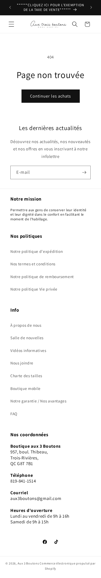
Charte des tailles (26, 375)
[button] (11, 24)
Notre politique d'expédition (36, 251)
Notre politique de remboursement (42, 276)
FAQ (13, 413)
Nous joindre (21, 362)
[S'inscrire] (84, 172)
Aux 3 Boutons (28, 563)
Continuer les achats (50, 96)
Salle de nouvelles (27, 337)
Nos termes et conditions (32, 263)
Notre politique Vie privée (33, 289)
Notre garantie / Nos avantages (38, 400)
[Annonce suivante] (91, 7)
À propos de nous (25, 325)
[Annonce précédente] (10, 7)
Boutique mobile (25, 388)
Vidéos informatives (28, 350)
